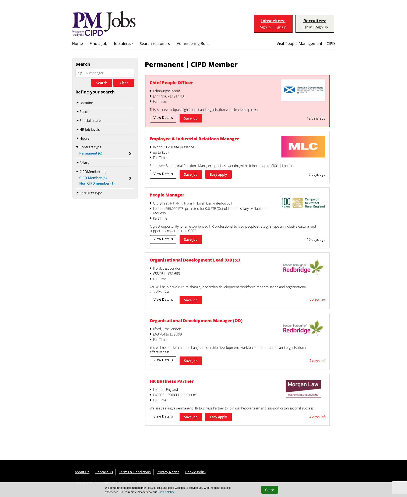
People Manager (167, 195)
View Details (163, 117)
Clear (124, 83)
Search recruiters (155, 43)
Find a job (98, 43)
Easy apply (218, 174)
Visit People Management (299, 43)
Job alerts (122, 43)
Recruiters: (314, 20)
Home (77, 43)
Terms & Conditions (135, 472)
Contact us (104, 472)
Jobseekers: (273, 20)
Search (101, 83)
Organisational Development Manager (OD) (196, 320)
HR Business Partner (172, 381)
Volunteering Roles (193, 43)
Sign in (265, 27)
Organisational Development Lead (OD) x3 (195, 260)
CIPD (330, 43)
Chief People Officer (171, 82)
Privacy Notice (168, 472)
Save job (191, 118)
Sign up (280, 27)
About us (82, 472)
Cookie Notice (166, 492)
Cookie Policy (195, 472)
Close (269, 490)
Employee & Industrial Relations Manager (194, 139)
